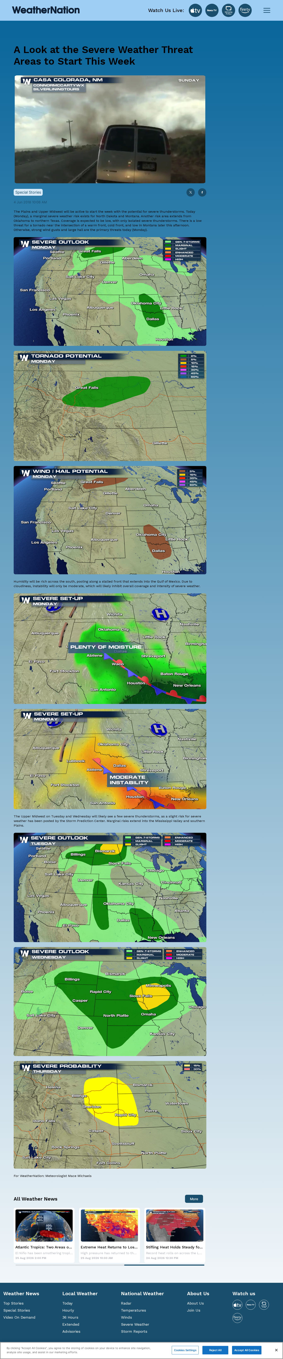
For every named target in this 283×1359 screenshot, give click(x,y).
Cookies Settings (185, 1350)
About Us (195, 1303)
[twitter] (190, 193)
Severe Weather (135, 1324)
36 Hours (70, 1317)
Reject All (215, 1350)
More (194, 1199)
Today (67, 1303)
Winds (126, 1317)
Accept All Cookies (246, 1350)
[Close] (276, 1350)
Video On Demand (19, 1317)
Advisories (71, 1331)
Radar (126, 1303)
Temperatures (133, 1310)
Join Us (193, 1310)
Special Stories (16, 1310)
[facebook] (202, 193)
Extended (70, 1324)
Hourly (68, 1310)
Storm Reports (134, 1331)
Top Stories (13, 1303)
